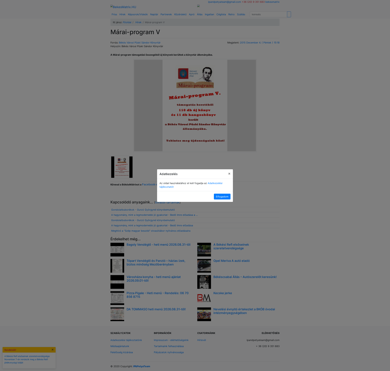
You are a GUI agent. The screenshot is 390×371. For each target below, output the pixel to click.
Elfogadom (222, 196)
